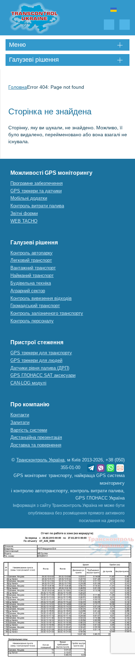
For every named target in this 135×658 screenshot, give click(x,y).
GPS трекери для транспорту (41, 352)
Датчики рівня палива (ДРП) (39, 368)
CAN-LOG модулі (28, 383)
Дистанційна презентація (36, 437)
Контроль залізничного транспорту (46, 313)
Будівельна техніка (30, 283)
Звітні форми (24, 213)
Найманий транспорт (32, 275)
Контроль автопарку (31, 253)
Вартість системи (28, 430)
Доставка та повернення (35, 445)
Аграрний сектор (27, 290)
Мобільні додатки (28, 198)
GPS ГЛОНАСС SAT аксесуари (42, 375)
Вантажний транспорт (33, 267)
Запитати (19, 422)
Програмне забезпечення (36, 183)
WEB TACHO (23, 221)
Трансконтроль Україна (40, 459)
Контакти (19, 414)
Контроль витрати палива (37, 205)
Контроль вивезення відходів (41, 298)
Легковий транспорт (31, 260)
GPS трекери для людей (36, 360)
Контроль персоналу (32, 320)
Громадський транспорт (35, 305)
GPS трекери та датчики (36, 190)
